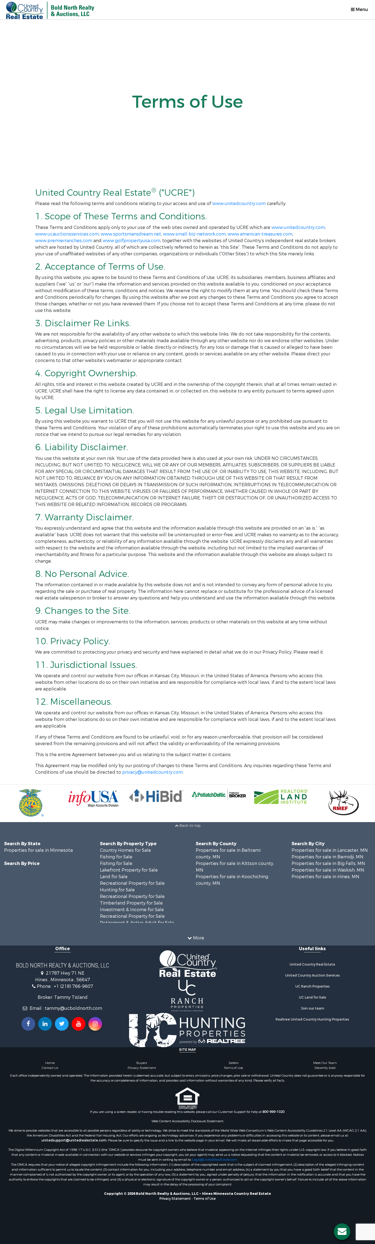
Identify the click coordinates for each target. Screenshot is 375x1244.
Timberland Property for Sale (131, 903)
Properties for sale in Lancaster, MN (330, 850)
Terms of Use (233, 1068)
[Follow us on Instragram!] (95, 1024)
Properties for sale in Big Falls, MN (328, 863)
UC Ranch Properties (312, 986)
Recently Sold (325, 1068)
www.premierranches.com (63, 241)
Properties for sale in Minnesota (38, 850)
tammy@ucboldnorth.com (73, 1008)
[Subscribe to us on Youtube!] (78, 1024)
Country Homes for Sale (125, 850)
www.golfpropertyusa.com (131, 241)
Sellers (233, 1063)
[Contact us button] (342, 1231)
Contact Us (50, 1068)
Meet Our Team (325, 1063)
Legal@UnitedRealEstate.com (214, 1159)
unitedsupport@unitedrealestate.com (74, 1140)
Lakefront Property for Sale (129, 870)
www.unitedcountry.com (239, 203)
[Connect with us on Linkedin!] (45, 1024)
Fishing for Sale (116, 857)
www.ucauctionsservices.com (67, 234)
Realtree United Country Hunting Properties (312, 1019)
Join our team (312, 1008)
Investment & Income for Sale (132, 910)
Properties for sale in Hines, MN (325, 877)
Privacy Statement (142, 1068)
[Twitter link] (62, 1024)
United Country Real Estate (312, 964)
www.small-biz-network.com (194, 234)
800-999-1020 (273, 1112)
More (198, 938)
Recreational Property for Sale (132, 883)
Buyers (141, 1063)
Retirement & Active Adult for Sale (137, 923)
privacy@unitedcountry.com (152, 772)
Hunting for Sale (117, 890)
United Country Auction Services (312, 975)
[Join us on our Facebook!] (28, 1024)
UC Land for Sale (312, 997)
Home (50, 1063)
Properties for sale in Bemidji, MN (327, 857)
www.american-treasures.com (260, 234)
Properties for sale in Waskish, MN (328, 870)
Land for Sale (114, 877)
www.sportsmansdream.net (131, 234)
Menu (361, 9)
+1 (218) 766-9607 (73, 986)
